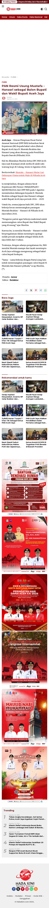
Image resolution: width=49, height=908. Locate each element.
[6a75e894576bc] (24, 488)
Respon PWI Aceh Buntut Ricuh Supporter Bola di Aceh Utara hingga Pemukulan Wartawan (25, 852)
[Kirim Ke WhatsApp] (45, 290)
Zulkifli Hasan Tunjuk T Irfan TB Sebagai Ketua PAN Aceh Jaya (12, 340)
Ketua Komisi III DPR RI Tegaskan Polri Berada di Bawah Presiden (36, 364)
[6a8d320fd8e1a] (24, 775)
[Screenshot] (24, 603)
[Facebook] (14, 889)
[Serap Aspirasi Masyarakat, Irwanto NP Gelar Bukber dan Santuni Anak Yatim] (12, 307)
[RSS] (36, 889)
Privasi (28, 896)
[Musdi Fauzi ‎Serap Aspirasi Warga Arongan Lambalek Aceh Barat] (36, 306)
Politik (4, 82)
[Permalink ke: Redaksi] (4, 98)
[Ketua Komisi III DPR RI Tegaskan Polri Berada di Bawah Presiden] (36, 354)
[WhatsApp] (31, 889)
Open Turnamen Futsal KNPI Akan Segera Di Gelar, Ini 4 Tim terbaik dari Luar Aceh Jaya (26, 835)
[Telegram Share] (40, 290)
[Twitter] (18, 889)
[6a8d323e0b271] (24, 717)
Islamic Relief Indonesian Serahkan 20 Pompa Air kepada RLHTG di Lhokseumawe (26, 843)
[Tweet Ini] (31, 290)
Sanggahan (25, 899)
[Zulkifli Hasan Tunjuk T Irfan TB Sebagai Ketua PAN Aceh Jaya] (12, 330)
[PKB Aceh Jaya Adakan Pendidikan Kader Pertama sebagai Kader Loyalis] (36, 330)
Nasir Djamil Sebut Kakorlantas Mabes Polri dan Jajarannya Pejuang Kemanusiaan (12, 364)
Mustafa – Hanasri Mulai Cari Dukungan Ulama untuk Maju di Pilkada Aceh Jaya (23, 175)
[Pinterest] (22, 889)
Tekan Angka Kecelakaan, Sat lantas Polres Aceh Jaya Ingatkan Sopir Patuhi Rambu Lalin (26, 818)
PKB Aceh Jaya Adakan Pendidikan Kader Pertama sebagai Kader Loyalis (36, 340)
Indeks (10, 896)
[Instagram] (27, 889)
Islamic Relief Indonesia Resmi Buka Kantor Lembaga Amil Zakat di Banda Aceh (26, 826)
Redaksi (9, 97)
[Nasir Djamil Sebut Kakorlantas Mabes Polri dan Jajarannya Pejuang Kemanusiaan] (12, 354)
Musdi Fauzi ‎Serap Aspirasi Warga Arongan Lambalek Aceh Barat (34, 317)
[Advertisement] (24, 45)
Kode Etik (38, 896)
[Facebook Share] (26, 290)
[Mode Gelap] (42, 9)
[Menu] (3, 6)
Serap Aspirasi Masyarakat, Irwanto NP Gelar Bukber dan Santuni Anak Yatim (12, 317)
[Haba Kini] (13, 9)
